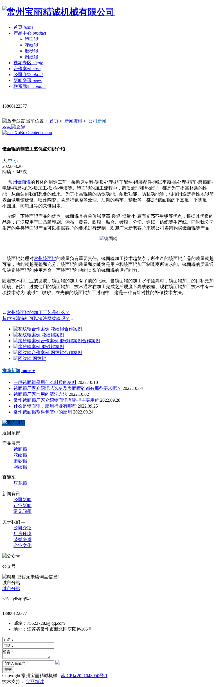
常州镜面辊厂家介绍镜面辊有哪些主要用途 (56, 400)
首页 (54, 121)
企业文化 (23, 545)
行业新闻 (23, 505)
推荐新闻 (11, 370)
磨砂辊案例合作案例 (80, 340)
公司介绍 (23, 527)
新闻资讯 (73, 121)
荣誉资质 (23, 539)
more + (28, 370)
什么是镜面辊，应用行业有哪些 (45, 406)
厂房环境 (23, 533)
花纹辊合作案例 (66, 328)
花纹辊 (31, 45)
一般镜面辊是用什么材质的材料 (45, 382)
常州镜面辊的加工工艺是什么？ (38, 312)
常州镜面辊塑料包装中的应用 (43, 412)
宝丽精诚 (35, 681)
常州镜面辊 (19, 182)
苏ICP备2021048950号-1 (84, 675)
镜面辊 (31, 39)
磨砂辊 (31, 50)
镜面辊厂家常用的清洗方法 (41, 394)
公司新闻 (97, 121)
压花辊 (20, 483)
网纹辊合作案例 (66, 352)
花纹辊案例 (53, 334)
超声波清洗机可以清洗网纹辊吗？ (36, 318)
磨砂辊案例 (53, 346)
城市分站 (11, 588)
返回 (6, 126)
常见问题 (23, 511)
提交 (8, 669)
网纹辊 (31, 56)
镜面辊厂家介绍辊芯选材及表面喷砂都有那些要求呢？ (68, 388)
